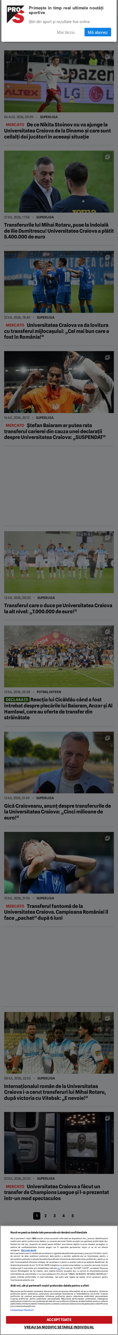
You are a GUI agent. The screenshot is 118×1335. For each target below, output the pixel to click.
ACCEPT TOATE (59, 1320)
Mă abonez (98, 32)
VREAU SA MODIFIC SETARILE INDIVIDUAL (59, 1327)
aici (59, 1268)
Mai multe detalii (28, 1250)
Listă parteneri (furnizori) (22, 1310)
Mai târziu (66, 32)
